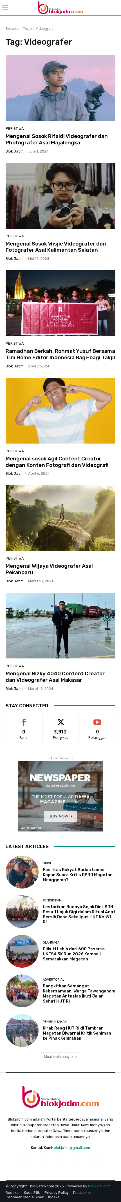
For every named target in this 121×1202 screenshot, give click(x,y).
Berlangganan (97, 719)
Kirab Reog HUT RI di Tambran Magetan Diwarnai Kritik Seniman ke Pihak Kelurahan (77, 1033)
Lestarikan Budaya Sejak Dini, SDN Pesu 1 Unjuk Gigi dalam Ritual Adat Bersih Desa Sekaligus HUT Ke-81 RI (79, 914)
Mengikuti (60, 719)
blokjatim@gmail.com (72, 1148)
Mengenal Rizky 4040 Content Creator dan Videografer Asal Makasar (55, 676)
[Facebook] (22, 1161)
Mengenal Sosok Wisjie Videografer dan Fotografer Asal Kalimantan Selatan (56, 246)
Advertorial (53, 979)
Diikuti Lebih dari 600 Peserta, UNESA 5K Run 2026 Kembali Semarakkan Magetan (74, 954)
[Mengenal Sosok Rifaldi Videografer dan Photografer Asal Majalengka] (60, 88)
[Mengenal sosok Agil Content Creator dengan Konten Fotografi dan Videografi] (60, 411)
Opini (47, 863)
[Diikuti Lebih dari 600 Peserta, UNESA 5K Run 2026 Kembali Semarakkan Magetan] (22, 951)
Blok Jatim (15, 151)
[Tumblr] (82, 1161)
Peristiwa (15, 128)
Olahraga (51, 942)
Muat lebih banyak (58, 1056)
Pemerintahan (55, 1021)
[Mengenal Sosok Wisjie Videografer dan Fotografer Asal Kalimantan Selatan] (60, 196)
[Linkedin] (53, 1161)
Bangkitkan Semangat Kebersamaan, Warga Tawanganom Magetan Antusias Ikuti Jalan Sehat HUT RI (79, 993)
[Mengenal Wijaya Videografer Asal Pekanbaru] (60, 518)
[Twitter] (97, 1161)
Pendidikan (52, 900)
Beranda (12, 28)
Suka (23, 719)
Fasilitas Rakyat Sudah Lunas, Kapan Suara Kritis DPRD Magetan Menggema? (78, 874)
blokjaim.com (99, 1186)
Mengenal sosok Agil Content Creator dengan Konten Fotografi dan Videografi (57, 461)
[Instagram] (38, 1161)
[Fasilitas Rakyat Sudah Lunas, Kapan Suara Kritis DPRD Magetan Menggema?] (22, 872)
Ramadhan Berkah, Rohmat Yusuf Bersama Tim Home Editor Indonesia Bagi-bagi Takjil (60, 354)
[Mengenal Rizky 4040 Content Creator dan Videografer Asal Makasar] (60, 625)
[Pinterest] (67, 1161)
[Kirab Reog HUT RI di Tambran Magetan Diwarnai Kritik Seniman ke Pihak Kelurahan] (22, 1030)
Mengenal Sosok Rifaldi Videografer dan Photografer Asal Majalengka (57, 139)
